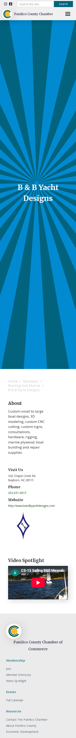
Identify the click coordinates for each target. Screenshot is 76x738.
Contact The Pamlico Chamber (26, 719)
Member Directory (18, 675)
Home (13, 381)
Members (31, 381)
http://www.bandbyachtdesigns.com (31, 506)
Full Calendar (15, 700)
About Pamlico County (21, 726)
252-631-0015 (17, 493)
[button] (68, 14)
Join (8, 669)
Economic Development (22, 732)
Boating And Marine (24, 385)
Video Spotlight (16, 681)
